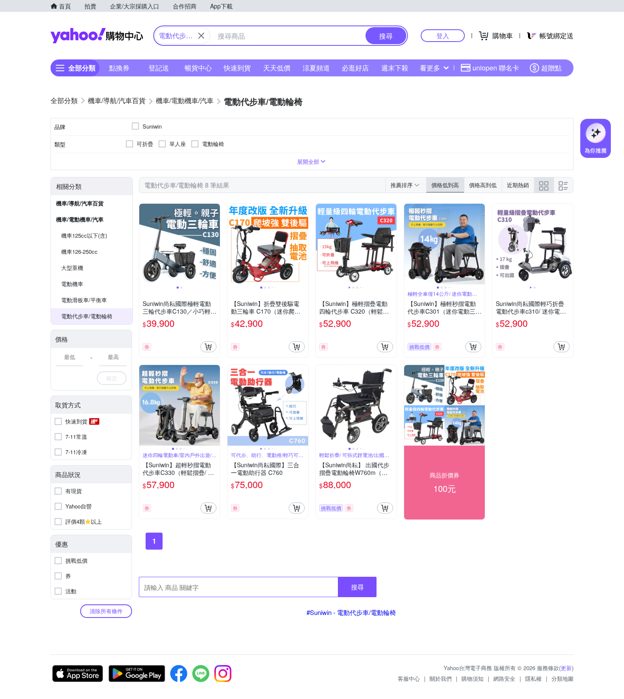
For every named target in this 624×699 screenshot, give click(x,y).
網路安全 (504, 678)
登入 (442, 35)
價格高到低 (483, 185)
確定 (111, 378)
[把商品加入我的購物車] (208, 346)
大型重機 (72, 268)
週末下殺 (394, 68)
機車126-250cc (79, 251)
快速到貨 (237, 68)
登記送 (159, 68)
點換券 (119, 68)
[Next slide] (214, 244)
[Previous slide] (144, 244)
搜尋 (357, 586)
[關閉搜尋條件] (201, 36)
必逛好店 (355, 68)
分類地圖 (562, 678)
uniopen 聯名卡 (495, 68)
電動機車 (72, 284)
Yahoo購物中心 (97, 35)
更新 (566, 668)
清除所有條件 (106, 611)
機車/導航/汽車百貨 (80, 203)
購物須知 (472, 678)
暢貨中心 (198, 68)
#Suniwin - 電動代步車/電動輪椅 (351, 612)
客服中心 (409, 678)
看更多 (430, 68)
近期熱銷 (518, 185)
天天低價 (276, 68)
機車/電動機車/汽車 (80, 219)
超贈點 (551, 68)
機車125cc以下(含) (84, 235)
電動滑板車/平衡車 (84, 300)
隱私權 (533, 678)
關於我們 (441, 678)
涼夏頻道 (316, 68)
